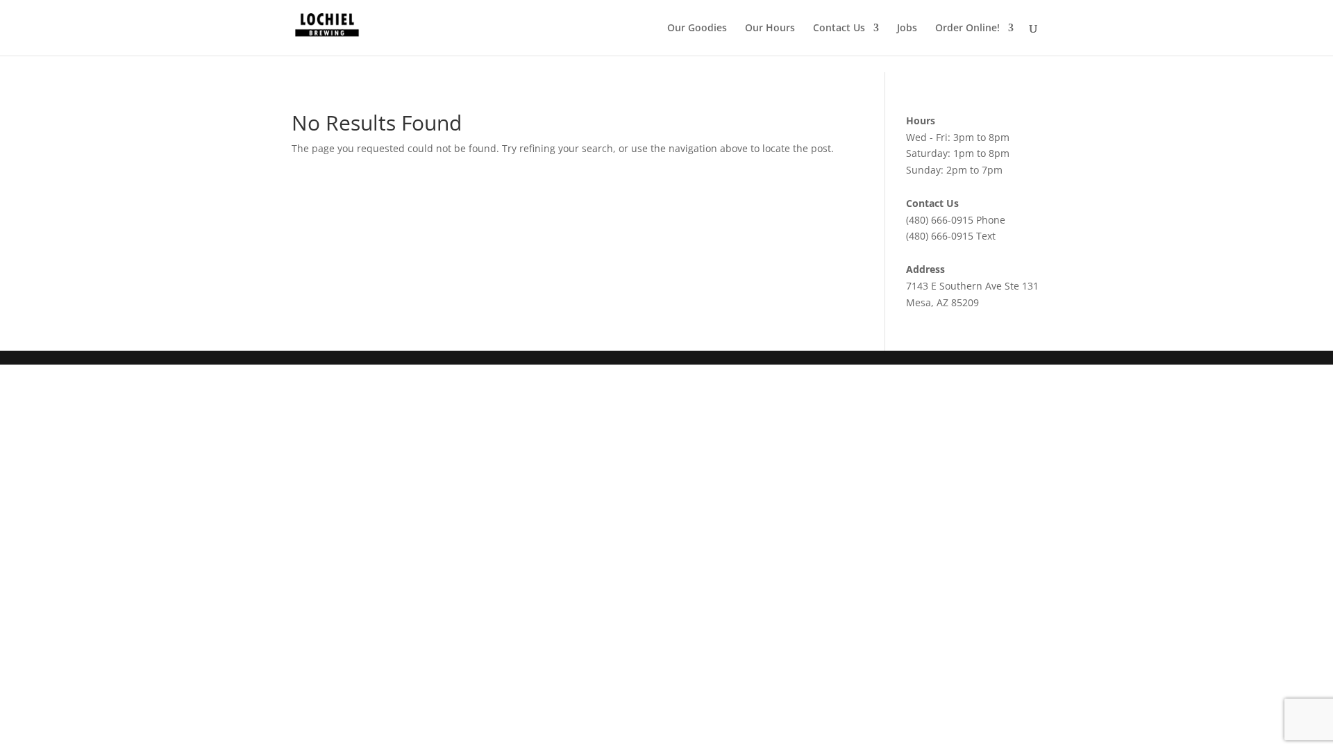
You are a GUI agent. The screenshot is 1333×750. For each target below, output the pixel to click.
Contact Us (839, 28)
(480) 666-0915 (939, 219)
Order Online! (967, 28)
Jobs (907, 28)
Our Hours (770, 28)
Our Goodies (697, 28)
